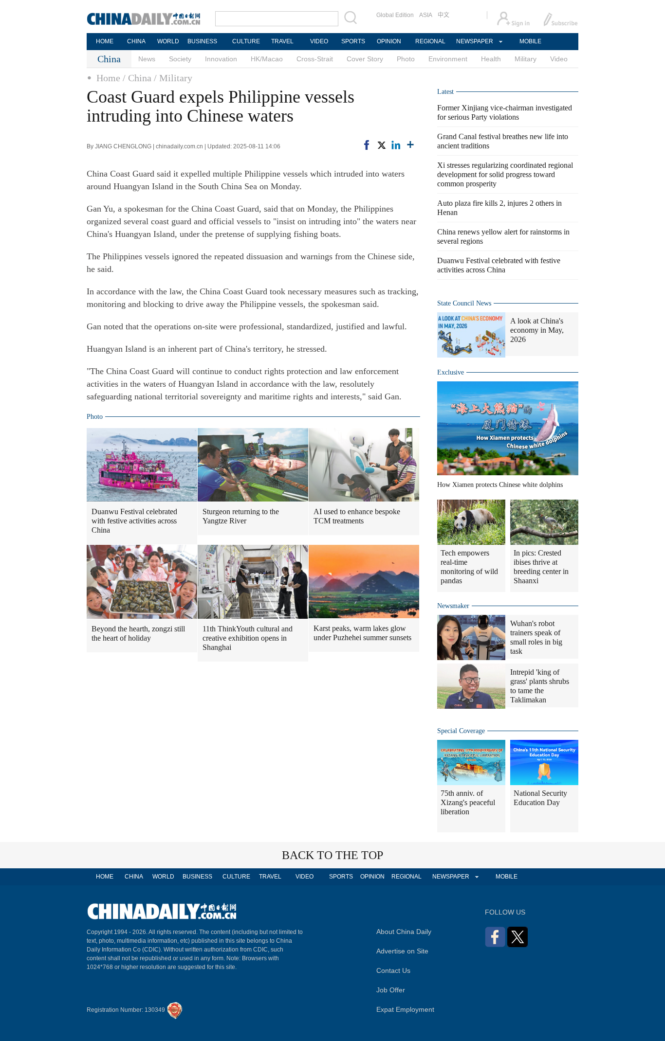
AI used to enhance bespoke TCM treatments (357, 516)
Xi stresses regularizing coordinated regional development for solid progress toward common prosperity (505, 174)
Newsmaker (453, 606)
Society (180, 59)
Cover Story (365, 59)
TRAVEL (282, 41)
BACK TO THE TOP (332, 855)
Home (108, 77)
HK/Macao (267, 59)
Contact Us (393, 970)
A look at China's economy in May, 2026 (537, 330)
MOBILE (530, 41)
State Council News (464, 303)
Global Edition (395, 15)
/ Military (173, 77)
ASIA (425, 15)
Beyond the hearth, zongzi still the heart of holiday (138, 633)
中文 (443, 15)
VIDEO (319, 41)
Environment (447, 59)
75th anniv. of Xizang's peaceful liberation (468, 802)
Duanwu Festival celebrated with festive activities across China (134, 520)
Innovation (221, 59)
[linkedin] (396, 145)
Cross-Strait (314, 59)
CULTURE (246, 41)
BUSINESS (202, 41)
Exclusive (450, 372)
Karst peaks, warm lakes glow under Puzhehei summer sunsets (362, 633)
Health (491, 59)
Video (559, 59)
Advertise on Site (402, 951)
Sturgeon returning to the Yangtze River (241, 516)
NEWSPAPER (474, 41)
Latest (445, 91)
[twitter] (381, 145)
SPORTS (353, 41)
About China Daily (403, 931)
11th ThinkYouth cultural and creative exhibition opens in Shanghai (248, 638)
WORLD (168, 41)
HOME (104, 41)
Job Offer (390, 990)
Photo (406, 59)
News (146, 59)
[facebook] (366, 145)
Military (525, 59)
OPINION (389, 41)
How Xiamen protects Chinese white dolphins (500, 484)
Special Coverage (461, 731)
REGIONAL (430, 41)
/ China (137, 77)
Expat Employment (405, 1009)
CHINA (136, 41)
